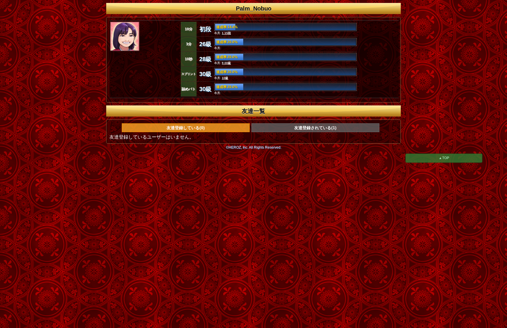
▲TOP (444, 158)
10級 (225, 78)
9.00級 (226, 63)
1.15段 (226, 33)
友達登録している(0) (186, 127)
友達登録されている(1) (315, 127)
